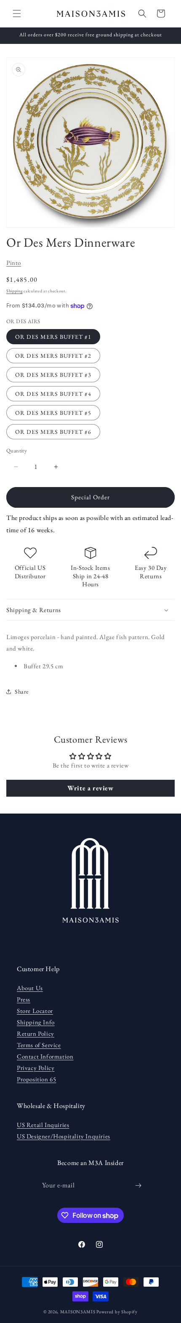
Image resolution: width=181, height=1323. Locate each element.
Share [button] (22, 691)
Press (23, 999)
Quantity (16, 450)
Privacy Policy (35, 1068)
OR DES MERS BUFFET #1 (53, 336)
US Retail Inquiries (43, 1125)
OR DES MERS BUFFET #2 (53, 355)
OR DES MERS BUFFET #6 (53, 432)
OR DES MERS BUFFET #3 (53, 374)
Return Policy (35, 1033)
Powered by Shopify (117, 1312)
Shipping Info (36, 1022)
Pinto (13, 263)
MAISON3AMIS (78, 1312)
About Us (30, 988)
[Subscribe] (138, 1185)
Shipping (14, 291)
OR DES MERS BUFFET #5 (53, 412)
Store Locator (35, 1011)
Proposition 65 (36, 1079)
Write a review (90, 788)
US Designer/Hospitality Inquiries (63, 1136)
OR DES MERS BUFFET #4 (53, 393)
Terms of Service (39, 1045)
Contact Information (45, 1056)
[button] (17, 13)
